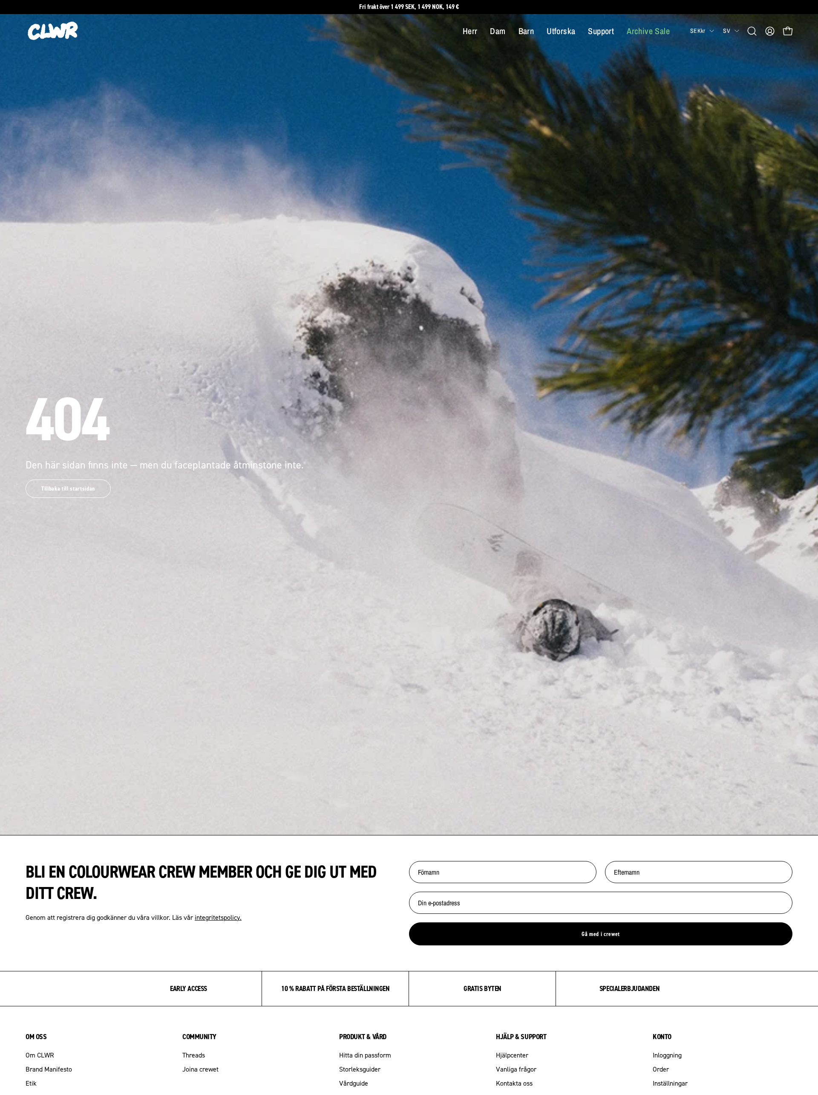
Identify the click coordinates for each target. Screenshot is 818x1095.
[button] (752, 31)
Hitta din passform (365, 1055)
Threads (193, 1055)
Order (661, 1069)
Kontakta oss (514, 1083)
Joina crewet (200, 1069)
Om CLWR (40, 1055)
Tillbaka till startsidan (68, 488)
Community (199, 1036)
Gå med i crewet (601, 934)
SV (726, 31)
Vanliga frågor (516, 1069)
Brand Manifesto (49, 1069)
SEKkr (697, 31)
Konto (662, 1036)
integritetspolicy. (218, 917)
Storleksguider (359, 1069)
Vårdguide (353, 1083)
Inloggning (667, 1055)
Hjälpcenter (512, 1055)
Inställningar (670, 1083)
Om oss (36, 1036)
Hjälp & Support (521, 1036)
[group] (409, 7)
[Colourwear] (53, 31)
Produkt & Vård (362, 1036)
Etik (31, 1083)
